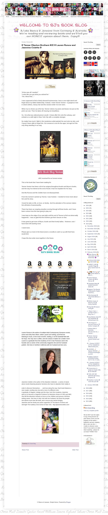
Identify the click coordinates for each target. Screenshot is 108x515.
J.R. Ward (90, 144)
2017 (87, 391)
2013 (87, 401)
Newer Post (25, 450)
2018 (87, 388)
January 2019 (91, 385)
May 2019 (90, 244)
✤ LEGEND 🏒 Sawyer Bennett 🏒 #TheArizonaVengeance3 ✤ (93, 351)
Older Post (75, 450)
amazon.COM (64, 16)
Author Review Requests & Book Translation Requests (26, 16)
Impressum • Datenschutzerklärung (80, 16)
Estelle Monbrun (92, 107)
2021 (87, 218)
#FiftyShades (47, 16)
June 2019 (90, 241)
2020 (87, 221)
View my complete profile (91, 410)
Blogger (68, 502)
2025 (87, 208)
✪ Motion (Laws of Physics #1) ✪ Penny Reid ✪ (92, 302)
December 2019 (92, 226)
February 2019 (91, 252)
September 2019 (92, 234)
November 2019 (92, 228)
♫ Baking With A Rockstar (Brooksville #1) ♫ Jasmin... (93, 331)
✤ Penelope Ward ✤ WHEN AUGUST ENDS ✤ (93, 285)
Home (7, 16)
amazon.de (56, 16)
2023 (87, 213)
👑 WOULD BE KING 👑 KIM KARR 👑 (93, 261)
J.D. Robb (90, 158)
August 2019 (91, 236)
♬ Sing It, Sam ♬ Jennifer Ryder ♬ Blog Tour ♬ (93, 312)
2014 (87, 398)
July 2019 (90, 239)
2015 (87, 396)
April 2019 (90, 247)
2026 (87, 205)
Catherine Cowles (92, 151)
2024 (87, 210)
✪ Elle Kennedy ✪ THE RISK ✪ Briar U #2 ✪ (93, 296)
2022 (87, 216)
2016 (87, 393)
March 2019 (91, 249)
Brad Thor (90, 136)
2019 (87, 224)
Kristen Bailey (91, 165)
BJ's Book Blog (90, 408)
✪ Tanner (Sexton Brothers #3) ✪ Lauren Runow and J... (93, 338)
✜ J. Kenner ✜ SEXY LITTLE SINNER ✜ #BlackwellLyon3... (93, 345)
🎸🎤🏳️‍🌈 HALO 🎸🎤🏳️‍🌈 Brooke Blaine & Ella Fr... (93, 273)
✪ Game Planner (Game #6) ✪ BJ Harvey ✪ (92, 279)
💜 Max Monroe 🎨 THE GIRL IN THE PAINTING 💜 (93, 256)
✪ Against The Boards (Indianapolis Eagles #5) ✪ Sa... (93, 291)
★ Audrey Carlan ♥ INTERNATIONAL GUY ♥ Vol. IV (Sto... (93, 358)
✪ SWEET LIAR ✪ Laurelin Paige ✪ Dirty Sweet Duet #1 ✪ (93, 267)
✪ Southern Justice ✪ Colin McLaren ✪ (93, 380)
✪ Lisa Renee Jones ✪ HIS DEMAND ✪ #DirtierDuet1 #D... (94, 318)
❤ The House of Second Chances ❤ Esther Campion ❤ (93, 324)
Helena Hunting (91, 116)
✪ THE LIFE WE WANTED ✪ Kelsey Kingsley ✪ (93, 375)
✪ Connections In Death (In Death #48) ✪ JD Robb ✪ (93, 370)
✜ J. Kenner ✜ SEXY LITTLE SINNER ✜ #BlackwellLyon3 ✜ (93, 364)
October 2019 (91, 231)
